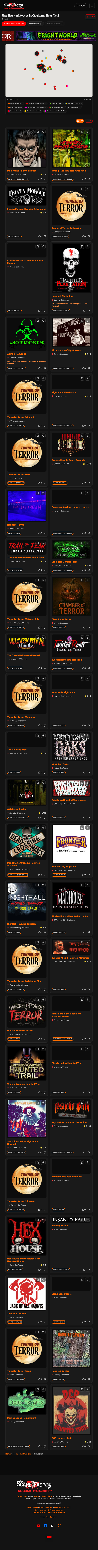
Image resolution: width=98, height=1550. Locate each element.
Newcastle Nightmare (63, 692)
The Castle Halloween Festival (23, 655)
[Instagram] (59, 1525)
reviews (36, 1496)
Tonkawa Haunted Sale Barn (67, 1176)
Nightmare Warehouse (64, 392)
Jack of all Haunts (17, 1313)
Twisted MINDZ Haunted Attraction (71, 958)
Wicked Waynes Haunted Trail (23, 1084)
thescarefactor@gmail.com (49, 1517)
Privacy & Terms (32, 1507)
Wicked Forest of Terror (20, 1030)
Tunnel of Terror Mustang (21, 717)
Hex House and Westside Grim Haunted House (23, 1260)
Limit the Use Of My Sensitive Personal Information (49, 1512)
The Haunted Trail (17, 749)
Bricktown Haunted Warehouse (69, 800)
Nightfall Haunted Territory (21, 924)
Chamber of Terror (62, 619)
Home (8, 1454)
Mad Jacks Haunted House (21, 170)
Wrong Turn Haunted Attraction (69, 170)
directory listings (47, 1496)
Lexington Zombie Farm (64, 561)
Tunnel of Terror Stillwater (21, 1201)
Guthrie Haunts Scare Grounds (68, 460)
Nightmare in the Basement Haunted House (66, 1015)
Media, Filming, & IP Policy (62, 1507)
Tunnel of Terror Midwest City (23, 619)
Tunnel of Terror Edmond (20, 417)
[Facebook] (45, 1525)
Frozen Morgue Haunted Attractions (26, 209)
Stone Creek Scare (62, 1294)
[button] (25, 69)
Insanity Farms (60, 1225)
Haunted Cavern (61, 1371)
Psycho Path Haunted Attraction (69, 1122)
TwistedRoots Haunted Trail (67, 659)
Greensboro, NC (58, 39)
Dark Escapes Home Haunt (21, 1418)
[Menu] (92, 5)
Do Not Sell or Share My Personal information (49, 1510)
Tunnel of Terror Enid (18, 474)
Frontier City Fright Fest (64, 866)
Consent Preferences (45, 1507)
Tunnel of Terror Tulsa (19, 1371)
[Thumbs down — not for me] (44, 179)
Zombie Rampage (16, 354)
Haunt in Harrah (15, 524)
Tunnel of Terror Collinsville (66, 228)
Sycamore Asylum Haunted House (70, 507)
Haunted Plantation (62, 296)
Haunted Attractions (22, 1454)
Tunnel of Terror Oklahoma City (24, 981)
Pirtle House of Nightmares (66, 350)
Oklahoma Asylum (17, 809)
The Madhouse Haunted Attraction (70, 916)
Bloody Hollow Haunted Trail (67, 1063)
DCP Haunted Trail (61, 1438)
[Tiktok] (52, 1525)
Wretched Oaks (60, 764)
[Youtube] (38, 1525)
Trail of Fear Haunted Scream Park (25, 557)
